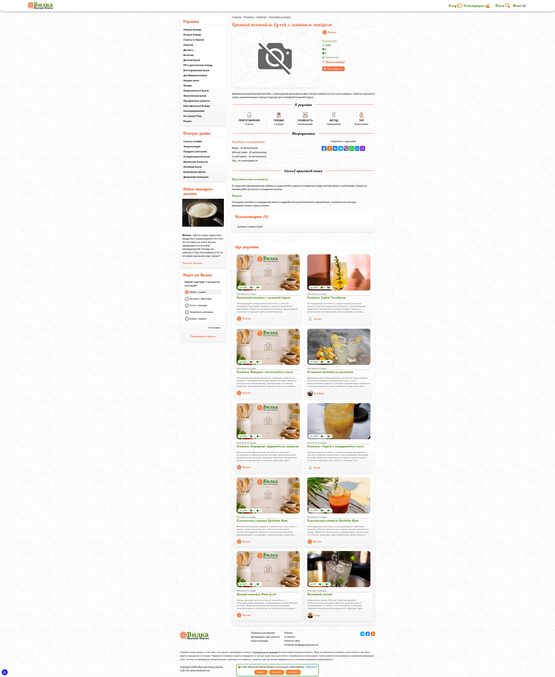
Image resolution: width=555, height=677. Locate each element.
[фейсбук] (324, 148)
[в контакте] (335, 148)
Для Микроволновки (195, 75)
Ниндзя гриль (191, 80)
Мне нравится (334, 69)
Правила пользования (263, 633)
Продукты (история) (195, 151)
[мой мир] (357, 148)
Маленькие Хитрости (195, 162)
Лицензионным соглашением (265, 652)
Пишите (288, 633)
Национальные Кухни (196, 90)
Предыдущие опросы (203, 336)
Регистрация (474, 6)
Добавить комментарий (250, 226)
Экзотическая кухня (194, 96)
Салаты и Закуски (193, 40)
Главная (236, 17)
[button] (4, 672)
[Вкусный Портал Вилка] (40, 5)
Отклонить (276, 672)
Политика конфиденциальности (301, 645)
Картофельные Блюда (196, 106)
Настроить (293, 672)
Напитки (188, 45)
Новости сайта (292, 641)
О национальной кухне (196, 156)
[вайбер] (346, 148)
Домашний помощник (195, 177)
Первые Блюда (192, 29)
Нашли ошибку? (335, 62)
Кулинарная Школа (194, 172)
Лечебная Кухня (192, 167)
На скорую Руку (192, 116)
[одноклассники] (329, 148)
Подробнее (311, 667)
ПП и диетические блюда (197, 65)
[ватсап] (351, 148)
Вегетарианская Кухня (196, 70)
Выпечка (188, 55)
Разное (187, 121)
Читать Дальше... (193, 263)
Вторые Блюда (192, 35)
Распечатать (332, 57)
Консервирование (194, 111)
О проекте (289, 637)
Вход (453, 6)
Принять (260, 672)
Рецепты (249, 17)
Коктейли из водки (280, 17)
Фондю (187, 85)
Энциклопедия (191, 146)
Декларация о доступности (265, 637)
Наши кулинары (259, 641)
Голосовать (214, 327)
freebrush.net (203, 670)
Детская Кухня (191, 60)
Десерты (188, 50)
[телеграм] (340, 148)
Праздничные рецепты (196, 101)
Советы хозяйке (192, 141)
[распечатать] (362, 148)
